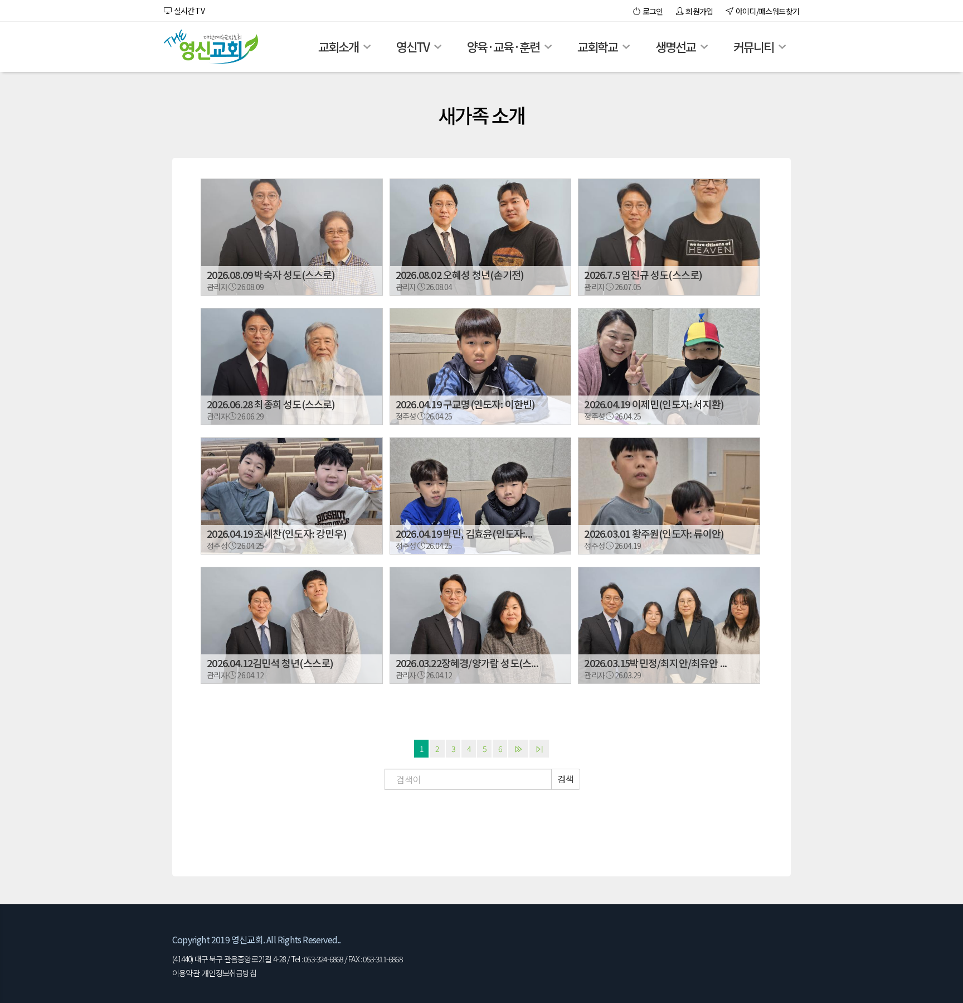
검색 (565, 778)
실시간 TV (188, 10)
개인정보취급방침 (229, 972)
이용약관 (186, 972)
